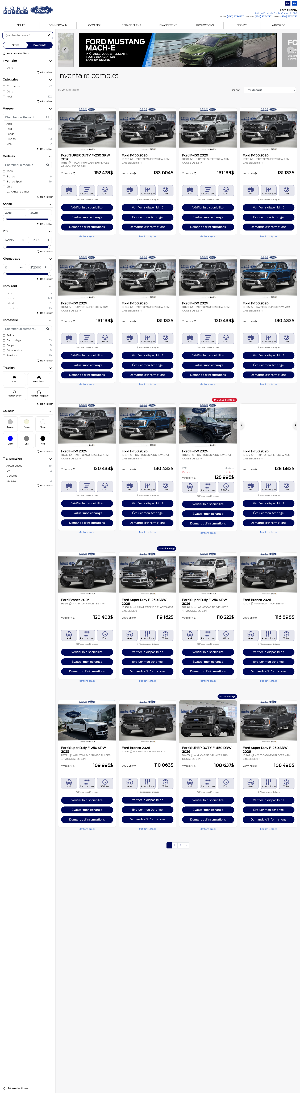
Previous (65, 49)
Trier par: (235, 90)
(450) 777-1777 (235, 16)
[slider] (5, 219)
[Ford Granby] (29, 9)
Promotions (205, 25)
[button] (60, 129)
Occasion (95, 25)
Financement (168, 25)
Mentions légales (87, 236)
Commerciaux (58, 25)
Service (242, 25)
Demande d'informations (87, 227)
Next (290, 49)
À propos (278, 25)
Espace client (131, 25)
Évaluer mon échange (87, 217)
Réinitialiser (46, 72)
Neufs (21, 25)
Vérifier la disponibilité (87, 207)
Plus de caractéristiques (88, 199)
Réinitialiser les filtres (17, 53)
